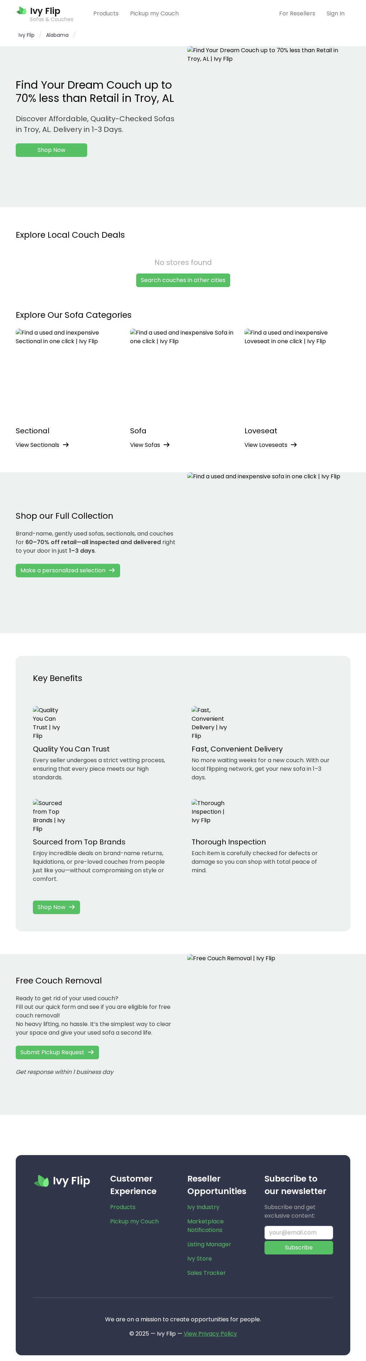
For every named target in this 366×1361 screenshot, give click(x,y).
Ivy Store (199, 1258)
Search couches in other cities (183, 280)
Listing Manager (209, 1244)
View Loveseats (265, 445)
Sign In (336, 13)
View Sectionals (37, 445)
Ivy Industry (203, 1207)
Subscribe (299, 1247)
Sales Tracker (206, 1273)
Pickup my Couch (154, 13)
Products (106, 13)
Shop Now (51, 150)
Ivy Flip (27, 35)
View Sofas (145, 445)
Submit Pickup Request (52, 1052)
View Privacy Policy (210, 1334)
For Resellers (297, 13)
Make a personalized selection (62, 570)
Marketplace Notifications (205, 1225)
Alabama (57, 35)
